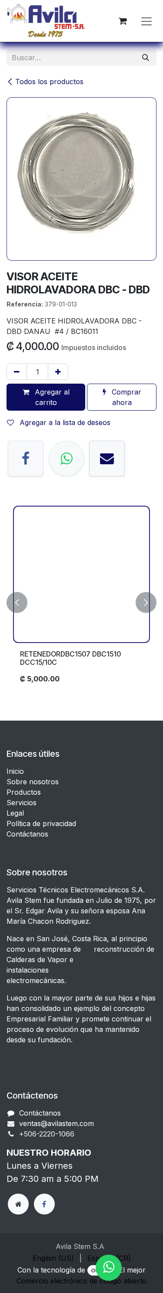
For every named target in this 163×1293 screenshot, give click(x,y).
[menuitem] (53, 1258)
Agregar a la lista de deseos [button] (63, 422)
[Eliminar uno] (17, 372)
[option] (81, 603)
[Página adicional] (18, 1204)
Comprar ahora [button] (125, 397)
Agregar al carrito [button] (51, 397)
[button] (17, 603)
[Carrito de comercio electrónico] (122, 20)
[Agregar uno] (58, 372)
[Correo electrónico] (107, 458)
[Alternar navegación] (146, 20)
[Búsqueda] (145, 57)
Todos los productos (49, 81)
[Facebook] (25, 458)
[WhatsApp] (66, 458)
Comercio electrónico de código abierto (81, 1280)
